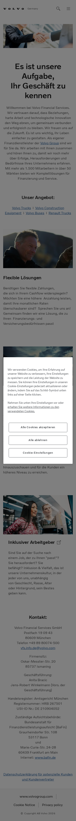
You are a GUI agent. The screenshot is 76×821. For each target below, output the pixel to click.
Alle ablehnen (38, 440)
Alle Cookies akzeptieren (38, 427)
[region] (38, 410)
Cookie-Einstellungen (38, 452)
